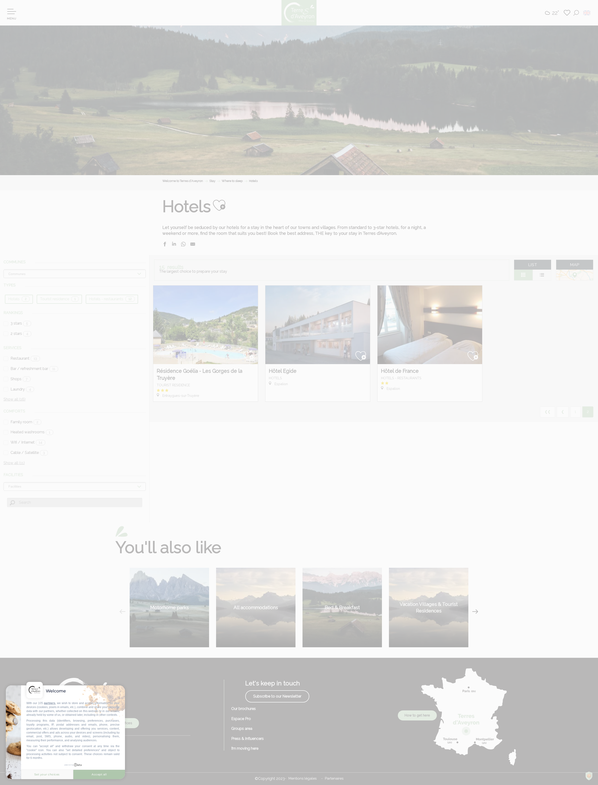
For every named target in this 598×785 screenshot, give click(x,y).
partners (49, 703)
